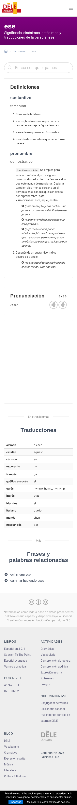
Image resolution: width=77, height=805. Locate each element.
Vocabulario (48, 654)
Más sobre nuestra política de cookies (48, 801)
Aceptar (16, 801)
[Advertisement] (38, 361)
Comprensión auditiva (54, 666)
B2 (6, 691)
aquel (44, 200)
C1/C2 (15, 691)
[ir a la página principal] (11, 8)
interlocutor (36, 179)
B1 (17, 685)
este (41, 196)
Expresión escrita (51, 672)
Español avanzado (15, 660)
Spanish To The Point (17, 654)
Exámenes (47, 678)
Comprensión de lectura (55, 660)
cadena (40, 139)
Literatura (10, 770)
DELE (7, 740)
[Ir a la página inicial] (7, 51)
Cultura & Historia (15, 776)
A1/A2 (8, 685)
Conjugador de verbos (54, 703)
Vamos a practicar (15, 666)
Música (8, 764)
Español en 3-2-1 (14, 648)
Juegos (45, 684)
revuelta (21, 125)
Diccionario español (53, 708)
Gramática (47, 648)
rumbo (40, 121)
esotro (54, 200)
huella (29, 121)
